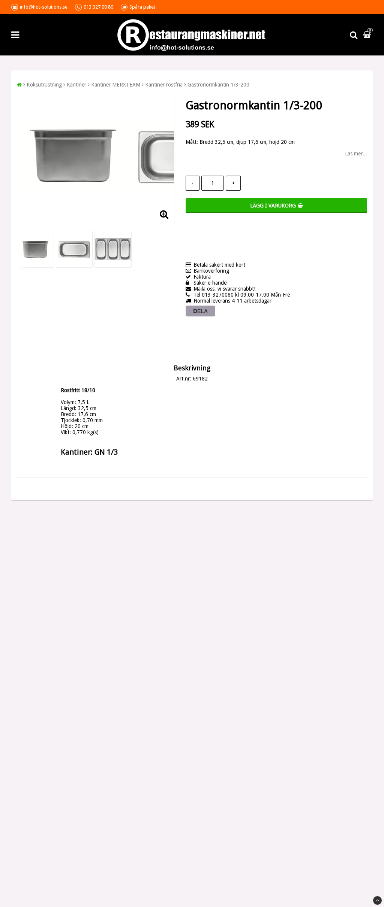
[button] (368, 35)
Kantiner (76, 85)
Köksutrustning (44, 85)
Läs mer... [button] (356, 154)
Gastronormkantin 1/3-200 (218, 85)
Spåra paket (142, 7)
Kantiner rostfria (164, 85)
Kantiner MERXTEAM (115, 85)
